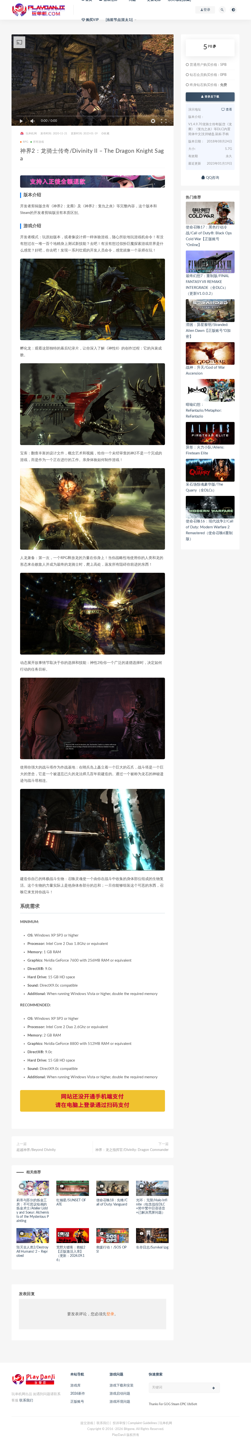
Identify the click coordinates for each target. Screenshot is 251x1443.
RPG (25, 141)
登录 (110, 1314)
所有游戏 (38, 141)
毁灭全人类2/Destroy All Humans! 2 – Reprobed (32, 1252)
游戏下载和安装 (122, 1385)
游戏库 (75, 1385)
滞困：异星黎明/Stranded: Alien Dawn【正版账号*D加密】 (208, 330)
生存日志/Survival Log (152, 1247)
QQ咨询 (212, 178)
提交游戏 (86, 1423)
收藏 (106, 133)
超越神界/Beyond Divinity (36, 1150)
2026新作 (77, 1393)
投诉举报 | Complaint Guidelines (135, 1423)
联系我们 (26, 1400)
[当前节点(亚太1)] (119, 20)
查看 (228, 109)
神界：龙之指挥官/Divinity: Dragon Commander (132, 1150)
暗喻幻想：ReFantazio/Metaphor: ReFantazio (204, 410)
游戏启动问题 (120, 1393)
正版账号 (77, 1401)
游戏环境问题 (120, 1401)
